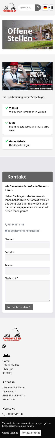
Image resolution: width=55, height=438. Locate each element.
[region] (27, 427)
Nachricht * (11, 278)
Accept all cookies (31, 432)
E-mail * (9, 252)
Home (5, 361)
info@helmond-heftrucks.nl (23, 230)
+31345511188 (16, 224)
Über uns (7, 369)
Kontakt (7, 373)
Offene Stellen (10, 365)
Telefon (9, 265)
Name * (9, 239)
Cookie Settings (10, 432)
